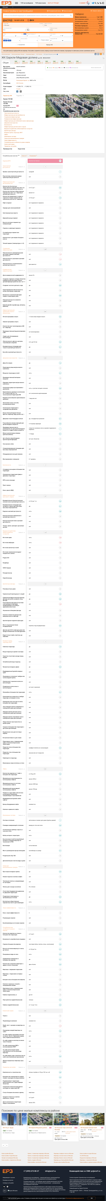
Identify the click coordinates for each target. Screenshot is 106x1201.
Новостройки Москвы (7, 1153)
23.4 (102, 1127)
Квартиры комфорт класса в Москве (63, 1153)
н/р (28, 80)
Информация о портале (9, 1177)
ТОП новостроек (40, 3)
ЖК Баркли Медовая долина (38, 1127)
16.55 (76, 1127)
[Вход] (103, 3)
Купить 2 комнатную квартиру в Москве (38, 1155)
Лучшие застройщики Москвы (10, 1158)
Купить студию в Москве (34, 1160)
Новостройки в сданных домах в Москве (91, 1162)
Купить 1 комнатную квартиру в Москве (38, 1153)
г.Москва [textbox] (5, 7)
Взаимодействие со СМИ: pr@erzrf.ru (85, 1171)
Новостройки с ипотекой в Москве (37, 1162)
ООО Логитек (39, 54)
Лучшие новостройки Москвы (62, 1162)
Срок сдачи (52, 34)
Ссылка (18, 89)
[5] (64, 45)
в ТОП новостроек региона (71, 1132)
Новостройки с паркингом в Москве (11, 1160)
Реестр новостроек (6, 54)
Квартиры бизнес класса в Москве (63, 1158)
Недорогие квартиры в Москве (88, 1158)
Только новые (45, 40)
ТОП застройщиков (27, 3)
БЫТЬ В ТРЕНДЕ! (53, 3)
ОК (91, 1198)
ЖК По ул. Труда (8, 1127)
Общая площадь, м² (31, 34)
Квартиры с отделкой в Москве (88, 1160)
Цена (4, 34)
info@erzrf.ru (50, 1171)
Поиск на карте (67, 11)
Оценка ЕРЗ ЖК (53, 38)
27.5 (17, 105)
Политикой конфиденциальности (75, 1198)
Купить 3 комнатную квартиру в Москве (38, 1158)
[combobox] (8, 7)
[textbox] (58, 25)
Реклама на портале (8, 1180)
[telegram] (93, 3)
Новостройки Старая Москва (9, 1155)
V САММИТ (82, 3)
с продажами (21, 44)
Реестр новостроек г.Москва (18, 54)
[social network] (4, 1187)
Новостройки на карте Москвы (88, 1153)
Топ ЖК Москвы (84, 1155)
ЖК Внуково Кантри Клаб (89, 1127)
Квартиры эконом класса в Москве (63, 1155)
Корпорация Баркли (30, 54)
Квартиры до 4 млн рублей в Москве (63, 1160)
